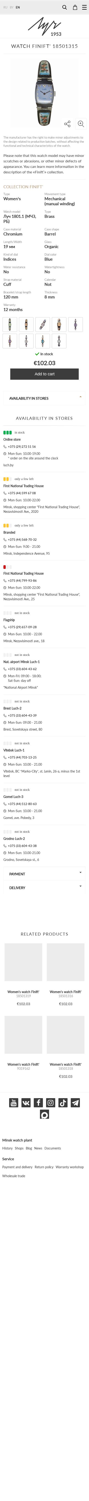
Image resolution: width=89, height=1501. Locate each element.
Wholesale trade (13, 1176)
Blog (29, 1148)
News (38, 1148)
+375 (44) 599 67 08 (22, 493)
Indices (9, 259)
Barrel (50, 233)
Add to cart (45, 374)
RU (5, 7)
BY (11, 7)
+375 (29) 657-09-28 (22, 627)
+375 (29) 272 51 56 (22, 446)
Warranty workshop (70, 1167)
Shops (19, 1148)
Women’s (12, 198)
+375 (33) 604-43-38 (22, 846)
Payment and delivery (17, 1167)
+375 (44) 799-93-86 (22, 580)
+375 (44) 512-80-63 (22, 804)
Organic (51, 246)
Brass (49, 216)
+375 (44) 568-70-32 (22, 539)
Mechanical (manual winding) (59, 201)
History (7, 1148)
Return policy (44, 1167)
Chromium (12, 233)
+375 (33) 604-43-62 (22, 669)
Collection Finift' (23, 186)
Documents (52, 1148)
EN (18, 7)
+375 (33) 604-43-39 (22, 715)
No (6, 271)
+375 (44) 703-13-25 (22, 757)
